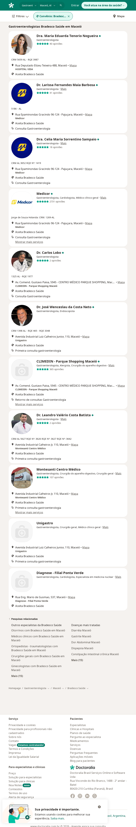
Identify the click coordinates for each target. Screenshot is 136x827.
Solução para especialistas (25, 777)
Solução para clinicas (22, 781)
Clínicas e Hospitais (82, 729)
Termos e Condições (21, 749)
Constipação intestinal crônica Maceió (95, 654)
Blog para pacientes (82, 761)
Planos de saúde (80, 733)
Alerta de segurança (21, 797)
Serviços (75, 745)
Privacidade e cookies (22, 725)
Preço (12, 773)
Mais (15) (17, 676)
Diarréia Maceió (81, 630)
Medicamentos (79, 741)
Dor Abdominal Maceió (85, 642)
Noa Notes (19, 785)
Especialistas (78, 725)
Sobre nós (15, 737)
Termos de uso (18, 793)
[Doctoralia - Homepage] (13, 5)
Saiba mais (57, 818)
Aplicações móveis (81, 757)
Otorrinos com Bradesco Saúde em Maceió (38, 630)
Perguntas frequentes (84, 753)
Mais (64, 89)
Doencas (75, 749)
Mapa (121, 16)
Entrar (75, 5)
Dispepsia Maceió (82, 648)
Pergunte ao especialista (85, 737)
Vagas (26, 745)
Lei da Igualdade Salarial (24, 757)
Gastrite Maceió (81, 636)
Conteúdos (15, 789)
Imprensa (15, 753)
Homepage (15, 688)
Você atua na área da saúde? (103, 5)
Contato (14, 741)
